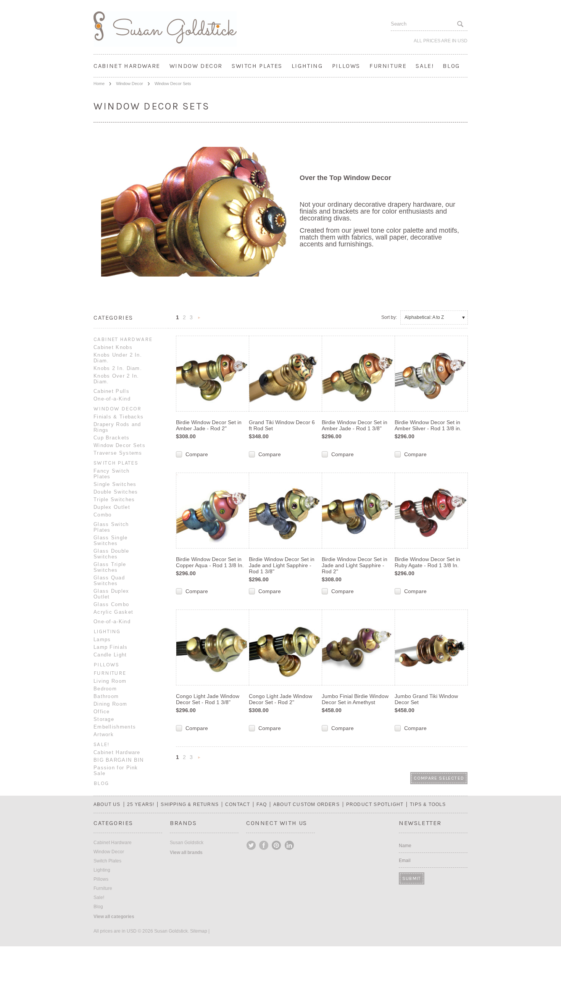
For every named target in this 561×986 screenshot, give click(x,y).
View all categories (114, 916)
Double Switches (116, 492)
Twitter (251, 845)
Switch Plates (257, 65)
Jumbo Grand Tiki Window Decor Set (426, 699)
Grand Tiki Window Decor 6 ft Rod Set (282, 425)
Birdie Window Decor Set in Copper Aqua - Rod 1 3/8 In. (210, 562)
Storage (104, 719)
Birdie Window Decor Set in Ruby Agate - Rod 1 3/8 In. (427, 562)
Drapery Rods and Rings (117, 427)
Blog (451, 65)
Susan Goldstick (186, 842)
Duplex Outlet (112, 507)
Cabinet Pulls (111, 391)
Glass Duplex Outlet (111, 594)
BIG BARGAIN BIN (119, 760)
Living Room (110, 681)
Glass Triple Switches (110, 567)
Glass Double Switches (111, 554)
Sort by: (389, 317)
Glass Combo (111, 604)
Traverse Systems (118, 453)
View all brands (186, 852)
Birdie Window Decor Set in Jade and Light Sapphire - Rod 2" (354, 565)
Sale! (425, 65)
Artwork (104, 734)
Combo (103, 515)
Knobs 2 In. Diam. (118, 368)
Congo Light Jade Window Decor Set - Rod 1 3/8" (207, 699)
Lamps (102, 639)
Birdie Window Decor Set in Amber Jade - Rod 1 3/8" (354, 425)
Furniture (387, 65)
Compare (196, 454)
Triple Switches (114, 499)
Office (102, 711)
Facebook (264, 845)
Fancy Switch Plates (112, 473)
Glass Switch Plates (111, 527)
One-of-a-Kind (112, 399)
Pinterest (276, 845)
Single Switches (115, 484)
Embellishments (115, 727)
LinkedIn (289, 845)
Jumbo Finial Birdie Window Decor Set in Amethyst (355, 699)
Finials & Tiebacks (118, 417)
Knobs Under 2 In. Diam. (118, 358)
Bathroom (106, 696)
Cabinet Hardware (127, 65)
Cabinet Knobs (113, 347)
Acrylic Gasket (113, 612)
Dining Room (110, 704)
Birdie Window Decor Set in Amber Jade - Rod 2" (209, 425)
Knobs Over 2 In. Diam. (116, 378)
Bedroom (105, 689)
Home (99, 83)
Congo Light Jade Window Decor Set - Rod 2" (280, 699)
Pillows (346, 65)
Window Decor (195, 65)
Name (405, 845)
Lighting (307, 65)
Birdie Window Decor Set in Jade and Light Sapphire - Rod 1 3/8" (281, 565)
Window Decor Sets (119, 445)
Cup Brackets (112, 438)
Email (405, 860)
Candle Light (110, 655)
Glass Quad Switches (109, 580)
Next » (199, 319)
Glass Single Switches (111, 540)
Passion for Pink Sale (116, 770)
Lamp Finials (111, 647)
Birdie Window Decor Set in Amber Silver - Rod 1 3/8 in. (428, 425)
